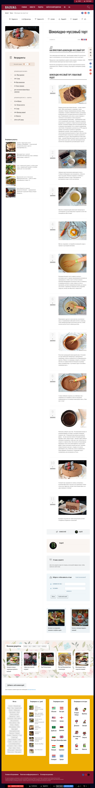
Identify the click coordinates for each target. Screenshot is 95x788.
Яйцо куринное (20, 75)
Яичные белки (18, 750)
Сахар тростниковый (12, 739)
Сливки (22, 120)
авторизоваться (32, 689)
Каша (76, 749)
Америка (53, 721)
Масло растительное (14, 720)
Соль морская (10, 745)
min (61, 786)
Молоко (19, 101)
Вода (13, 708)
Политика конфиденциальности (29, 774)
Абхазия (53, 711)
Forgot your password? (81, 577)
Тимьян (20, 745)
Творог (15, 745)
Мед (18, 722)
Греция (62, 759)
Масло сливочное (13, 722)
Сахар (18, 78)
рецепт (34, 646)
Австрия (61, 711)
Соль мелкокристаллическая (14, 743)
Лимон (18, 716)
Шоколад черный (21, 112)
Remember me (69, 591)
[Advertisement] (22, 141)
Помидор (9, 735)
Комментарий (62, 532)
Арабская (53, 731)
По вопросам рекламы (46, 774)
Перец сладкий (14, 728)
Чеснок (18, 747)
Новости (32, 7)
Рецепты (40, 7)
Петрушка (17, 733)
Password (55, 588)
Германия (61, 750)
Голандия (53, 759)
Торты (11, 13)
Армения (61, 730)
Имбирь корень (17, 710)
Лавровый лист (12, 716)
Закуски (84, 737)
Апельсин (10, 705)
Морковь (16, 724)
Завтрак (84, 726)
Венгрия (53, 750)
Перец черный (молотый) (14, 731)
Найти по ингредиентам (53, 7)
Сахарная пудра (14, 737)
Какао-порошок (20, 86)
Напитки (84, 749)
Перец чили (12, 733)
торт (39, 646)
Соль (20, 741)
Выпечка (84, 714)
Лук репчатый (10, 718)
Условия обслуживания (11, 774)
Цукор (14, 747)
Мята (18, 726)
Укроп (10, 747)
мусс (30, 646)
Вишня (9, 708)
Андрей (81, 532)
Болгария (53, 740)
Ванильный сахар (17, 705)
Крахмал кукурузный (14, 714)
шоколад (44, 646)
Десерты (76, 726)
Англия (62, 721)
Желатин (18, 116)
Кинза (18, 712)
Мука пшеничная (20, 82)
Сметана (9, 741)
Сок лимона (15, 741)
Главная (24, 7)
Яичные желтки (21, 105)
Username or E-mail (57, 584)
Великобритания (61, 740)
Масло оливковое (18, 718)
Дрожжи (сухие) (18, 708)
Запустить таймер (68, 786)
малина (25, 646)
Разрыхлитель (15, 735)
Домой (6, 13)
